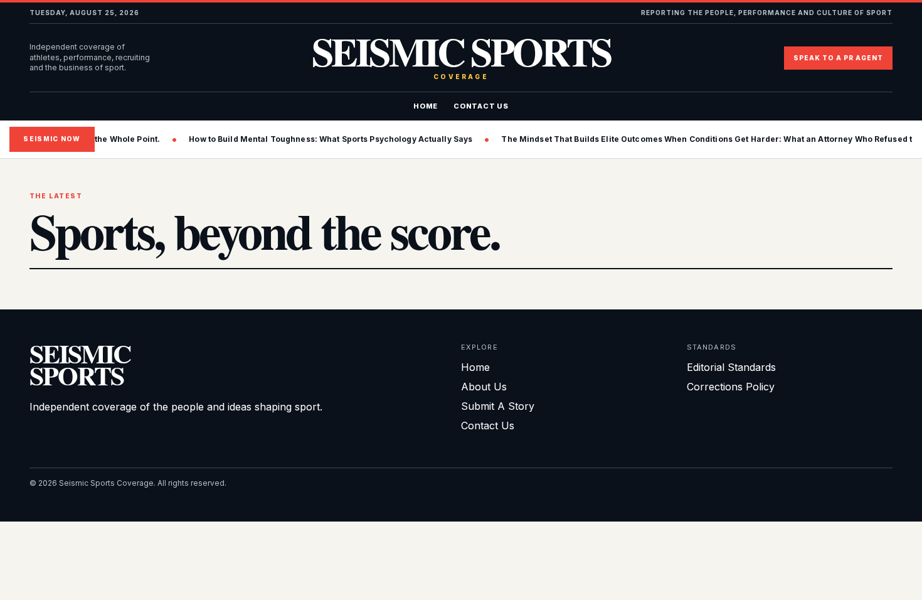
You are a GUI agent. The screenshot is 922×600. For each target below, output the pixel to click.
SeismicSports (79, 364)
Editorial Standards (731, 367)
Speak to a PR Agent (838, 58)
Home (425, 106)
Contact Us (481, 106)
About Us (484, 386)
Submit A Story (497, 406)
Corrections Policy (731, 386)
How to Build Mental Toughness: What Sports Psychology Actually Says (290, 139)
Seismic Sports (461, 58)
